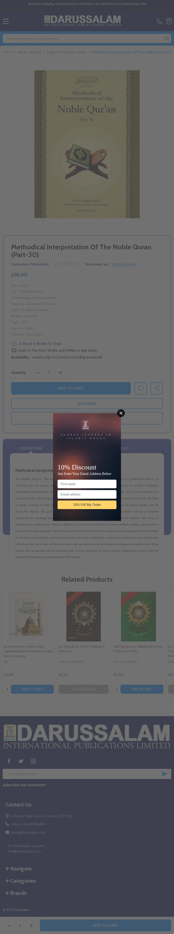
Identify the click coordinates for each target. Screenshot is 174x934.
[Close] (121, 413)
